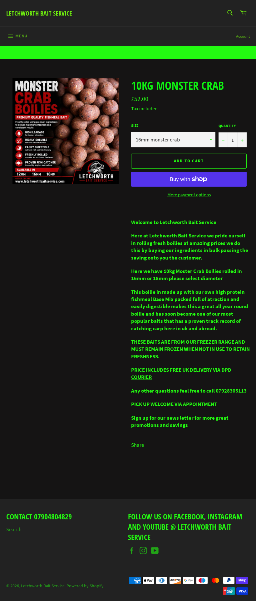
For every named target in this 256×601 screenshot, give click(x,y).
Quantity (227, 125)
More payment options (189, 195)
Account (243, 36)
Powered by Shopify (85, 586)
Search (14, 529)
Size (135, 125)
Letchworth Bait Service (39, 13)
